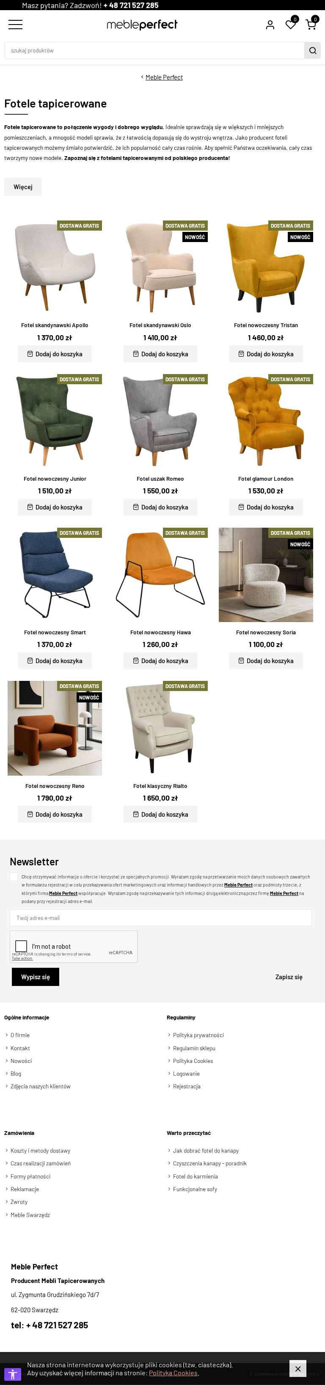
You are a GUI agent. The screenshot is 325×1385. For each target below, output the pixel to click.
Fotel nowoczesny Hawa (160, 632)
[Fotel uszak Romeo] (160, 421)
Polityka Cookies (173, 1372)
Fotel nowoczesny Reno (55, 785)
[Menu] (14, 25)
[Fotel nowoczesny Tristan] (266, 267)
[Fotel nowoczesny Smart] (55, 575)
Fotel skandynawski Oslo (160, 325)
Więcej (23, 186)
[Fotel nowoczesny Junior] (55, 421)
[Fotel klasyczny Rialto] (160, 728)
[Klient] (270, 25)
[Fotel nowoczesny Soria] (266, 575)
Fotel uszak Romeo (160, 478)
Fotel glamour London (265, 478)
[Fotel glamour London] (266, 421)
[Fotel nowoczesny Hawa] (160, 575)
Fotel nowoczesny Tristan (266, 325)
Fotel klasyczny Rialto (160, 785)
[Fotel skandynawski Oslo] (160, 267)
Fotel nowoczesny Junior (55, 478)
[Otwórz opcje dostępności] (12, 1374)
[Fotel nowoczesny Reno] (55, 728)
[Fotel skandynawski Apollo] (55, 267)
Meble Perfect (164, 77)
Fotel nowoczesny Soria (266, 632)
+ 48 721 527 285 (131, 5)
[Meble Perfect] (142, 25)
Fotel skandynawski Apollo (54, 325)
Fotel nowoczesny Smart (55, 632)
